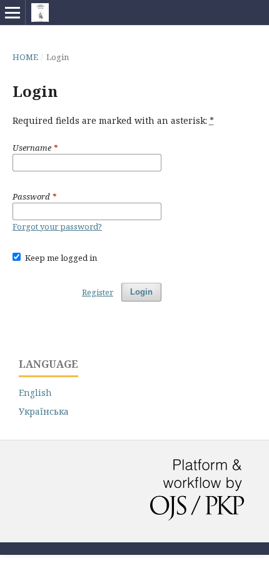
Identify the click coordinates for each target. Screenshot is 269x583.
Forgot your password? (57, 226)
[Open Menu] (12, 12)
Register (97, 292)
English (35, 392)
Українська (44, 411)
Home (25, 57)
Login (141, 292)
